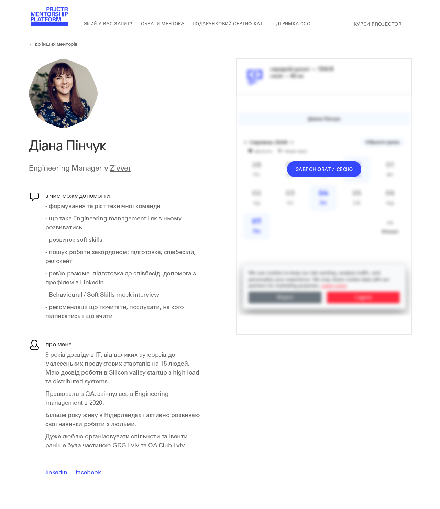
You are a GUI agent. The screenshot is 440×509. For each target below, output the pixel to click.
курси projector (378, 24)
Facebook (88, 473)
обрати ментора (162, 24)
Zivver (120, 169)
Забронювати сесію (324, 169)
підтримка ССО (290, 24)
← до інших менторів (53, 44)
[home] (49, 17)
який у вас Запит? (108, 24)
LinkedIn (56, 473)
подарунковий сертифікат (227, 24)
